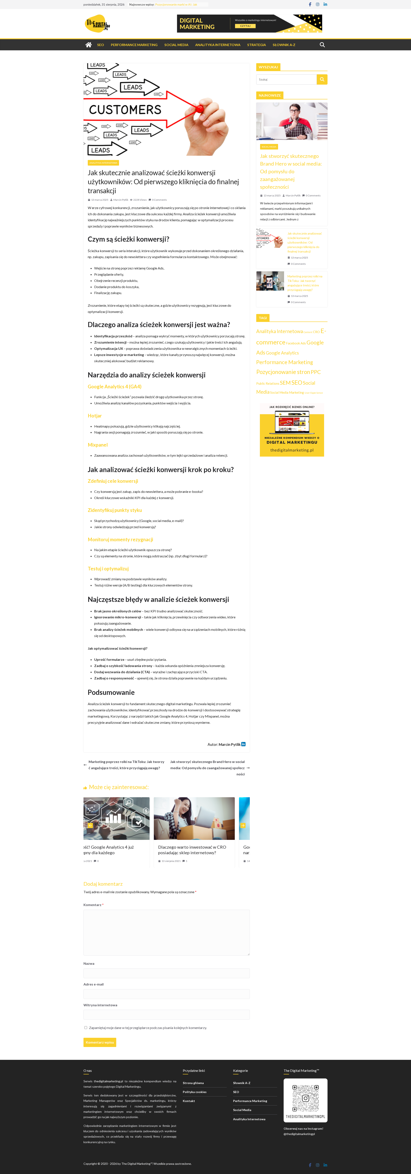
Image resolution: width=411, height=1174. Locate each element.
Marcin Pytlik (120, 199)
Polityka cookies (195, 1092)
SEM (285, 382)
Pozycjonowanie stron (283, 371)
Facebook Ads (296, 343)
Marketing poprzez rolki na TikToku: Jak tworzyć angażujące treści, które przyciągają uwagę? (126, 765)
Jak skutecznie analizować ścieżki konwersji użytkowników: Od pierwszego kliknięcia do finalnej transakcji (304, 242)
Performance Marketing (134, 45)
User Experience (314, 392)
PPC (316, 372)
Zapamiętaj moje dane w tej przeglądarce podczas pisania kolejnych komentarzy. (148, 1028)
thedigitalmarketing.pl (108, 1081)
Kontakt (189, 1101)
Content (308, 332)
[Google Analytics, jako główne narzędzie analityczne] (212, 800)
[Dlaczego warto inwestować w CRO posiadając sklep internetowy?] (127, 800)
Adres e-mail (93, 984)
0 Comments (159, 199)
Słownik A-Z (284, 45)
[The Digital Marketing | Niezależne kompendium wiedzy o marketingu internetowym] (88, 45)
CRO (316, 332)
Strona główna (193, 1083)
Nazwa (88, 963)
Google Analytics (282, 352)
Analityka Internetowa (217, 45)
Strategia (256, 45)
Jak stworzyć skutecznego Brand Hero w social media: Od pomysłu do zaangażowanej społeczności (207, 768)
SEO (100, 45)
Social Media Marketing (287, 392)
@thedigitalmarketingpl (299, 1134)
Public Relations (267, 383)
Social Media (176, 45)
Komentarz (93, 905)
